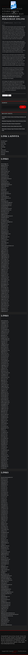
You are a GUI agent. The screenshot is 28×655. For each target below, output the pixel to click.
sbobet (8, 637)
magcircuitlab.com (4, 366)
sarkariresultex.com (5, 186)
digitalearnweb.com (5, 165)
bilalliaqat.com (4, 601)
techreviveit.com (4, 272)
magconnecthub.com (5, 401)
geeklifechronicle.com (5, 545)
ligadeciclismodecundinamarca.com (8, 612)
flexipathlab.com (4, 444)
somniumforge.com (5, 213)
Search (4, 102)
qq (1, 148)
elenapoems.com (4, 223)
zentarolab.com (4, 460)
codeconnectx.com (4, 353)
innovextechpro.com (5, 260)
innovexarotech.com (5, 300)
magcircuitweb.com (5, 262)
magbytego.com (4, 343)
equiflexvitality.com (5, 581)
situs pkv (17, 636)
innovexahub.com (4, 492)
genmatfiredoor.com (5, 574)
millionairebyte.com (5, 621)
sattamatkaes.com (4, 201)
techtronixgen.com (4, 259)
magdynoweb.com (4, 386)
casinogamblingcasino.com (6, 205)
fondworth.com (4, 180)
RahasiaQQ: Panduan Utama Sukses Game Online (12, 126)
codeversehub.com (4, 398)
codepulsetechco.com (5, 350)
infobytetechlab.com (5, 290)
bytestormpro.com (4, 557)
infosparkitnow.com (5, 332)
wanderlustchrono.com (5, 559)
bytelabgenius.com (4, 266)
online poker (3, 150)
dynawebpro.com (4, 441)
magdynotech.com (4, 408)
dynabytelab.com (4, 484)
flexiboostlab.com (4, 528)
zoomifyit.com (4, 468)
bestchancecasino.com (5, 599)
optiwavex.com (4, 453)
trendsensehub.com (5, 562)
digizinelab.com (4, 380)
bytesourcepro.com (5, 393)
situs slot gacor (18, 637)
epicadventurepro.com (5, 551)
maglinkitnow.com (4, 253)
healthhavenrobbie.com (5, 577)
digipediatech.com (4, 251)
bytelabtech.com (4, 328)
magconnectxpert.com (5, 372)
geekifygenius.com (4, 566)
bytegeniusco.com (4, 275)
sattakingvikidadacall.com (6, 589)
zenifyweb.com (4, 571)
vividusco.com (4, 498)
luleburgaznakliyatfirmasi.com (7, 216)
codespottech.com (4, 247)
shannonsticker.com (5, 175)
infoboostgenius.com (5, 280)
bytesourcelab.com (4, 414)
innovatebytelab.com (5, 339)
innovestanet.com (4, 426)
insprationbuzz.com (5, 177)
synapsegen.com (4, 442)
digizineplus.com (4, 411)
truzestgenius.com (4, 374)
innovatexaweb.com (5, 329)
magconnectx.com (4, 608)
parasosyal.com (4, 219)
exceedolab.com (4, 536)
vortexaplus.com (4, 447)
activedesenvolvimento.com (6, 584)
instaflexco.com (4, 525)
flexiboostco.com (4, 478)
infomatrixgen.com (4, 287)
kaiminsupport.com (5, 172)
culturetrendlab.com (5, 560)
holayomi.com (4, 611)
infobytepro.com (4, 341)
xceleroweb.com (4, 463)
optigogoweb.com (4, 465)
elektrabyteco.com (4, 371)
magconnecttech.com (5, 569)
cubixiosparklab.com (5, 360)
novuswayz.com (4, 520)
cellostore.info (4, 190)
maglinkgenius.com (5, 365)
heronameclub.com (5, 239)
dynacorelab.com (4, 493)
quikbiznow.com (4, 462)
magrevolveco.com (4, 299)
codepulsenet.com (4, 407)
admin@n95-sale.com (7, 22)
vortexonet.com (4, 489)
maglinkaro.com (4, 390)
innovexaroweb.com (5, 387)
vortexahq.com (4, 499)
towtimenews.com (4, 207)
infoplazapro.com (4, 271)
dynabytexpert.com (5, 427)
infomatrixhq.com (4, 359)
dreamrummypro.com (5, 171)
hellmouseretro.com (5, 224)
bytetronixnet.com (4, 306)
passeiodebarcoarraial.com (6, 178)
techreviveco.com (4, 389)
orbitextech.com (4, 568)
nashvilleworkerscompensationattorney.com (9, 614)
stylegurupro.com (4, 541)
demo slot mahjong (5, 151)
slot (9, 95)
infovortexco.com (4, 378)
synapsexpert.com (4, 459)
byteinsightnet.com (5, 348)
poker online (3, 144)
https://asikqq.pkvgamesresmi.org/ (8, 643)
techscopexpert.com (5, 263)
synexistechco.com (4, 495)
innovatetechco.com (5, 268)
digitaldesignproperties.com (6, 184)
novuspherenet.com (5, 450)
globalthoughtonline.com (6, 193)
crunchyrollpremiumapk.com (6, 202)
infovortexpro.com (4, 302)
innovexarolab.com (5, 288)
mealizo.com (3, 187)
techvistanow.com (4, 357)
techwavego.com (4, 381)
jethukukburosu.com (5, 211)
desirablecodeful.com (5, 236)
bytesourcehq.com (4, 347)
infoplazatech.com (4, 337)
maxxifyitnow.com (4, 417)
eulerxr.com (3, 565)
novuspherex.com (4, 508)
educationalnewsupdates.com (7, 477)
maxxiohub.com (4, 502)
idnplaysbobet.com (5, 587)
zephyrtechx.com (4, 517)
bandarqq (3, 154)
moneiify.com (3, 195)
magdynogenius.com (5, 256)
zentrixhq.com (4, 424)
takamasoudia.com (4, 230)
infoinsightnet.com (4, 345)
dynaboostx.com (4, 523)
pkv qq (10, 636)
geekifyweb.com (4, 335)
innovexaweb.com (4, 438)
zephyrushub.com (4, 481)
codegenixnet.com (4, 293)
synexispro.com (4, 609)
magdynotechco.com (5, 331)
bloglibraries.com (4, 214)
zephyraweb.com (4, 504)
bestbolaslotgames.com (5, 590)
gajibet (23, 642)
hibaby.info (3, 595)
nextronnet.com (4, 433)
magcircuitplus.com (5, 303)
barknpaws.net (4, 189)
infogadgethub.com (5, 322)
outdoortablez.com (5, 242)
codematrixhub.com (5, 277)
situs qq (2, 145)
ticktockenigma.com (5, 563)
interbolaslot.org (4, 166)
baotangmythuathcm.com (6, 210)
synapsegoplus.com (5, 404)
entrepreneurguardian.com (6, 593)
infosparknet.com (4, 416)
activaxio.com (3, 538)
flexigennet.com (4, 238)
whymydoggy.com (4, 163)
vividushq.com (4, 445)
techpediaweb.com (4, 265)
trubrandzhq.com (4, 513)
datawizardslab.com (5, 542)
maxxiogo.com (4, 430)
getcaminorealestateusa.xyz (6, 624)
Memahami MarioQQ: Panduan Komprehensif (11, 123)
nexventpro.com (4, 516)
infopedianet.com (4, 405)
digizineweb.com (4, 351)
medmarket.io (4, 241)
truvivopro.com (4, 496)
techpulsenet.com (4, 375)
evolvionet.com (4, 486)
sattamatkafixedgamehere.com (7, 592)
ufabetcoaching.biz (4, 618)
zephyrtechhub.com (5, 456)
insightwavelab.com (5, 553)
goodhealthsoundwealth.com (7, 221)
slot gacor (13, 637)
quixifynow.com (4, 418)
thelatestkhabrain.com (5, 183)
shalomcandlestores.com (6, 198)
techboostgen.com (4, 325)
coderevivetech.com (5, 297)
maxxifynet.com (4, 490)
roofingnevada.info (4, 607)
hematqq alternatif (9, 639)
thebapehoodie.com (5, 217)
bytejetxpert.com (4, 308)
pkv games (5, 95)
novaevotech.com (4, 362)
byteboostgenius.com (5, 402)
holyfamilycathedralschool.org (7, 615)
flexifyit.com (3, 429)
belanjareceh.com (4, 174)
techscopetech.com (5, 384)
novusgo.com (3, 556)
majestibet (15, 642)
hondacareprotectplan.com (6, 204)
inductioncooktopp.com (5, 604)
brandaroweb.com (4, 466)
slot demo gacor (4, 141)
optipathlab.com (4, 483)
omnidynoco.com (4, 454)
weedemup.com (4, 598)
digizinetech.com (4, 285)
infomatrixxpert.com (5, 354)
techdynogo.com (4, 248)
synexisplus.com (4, 487)
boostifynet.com (4, 514)
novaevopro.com (4, 510)
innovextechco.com (5, 363)
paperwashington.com (5, 596)
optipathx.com (4, 421)
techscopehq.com (4, 410)
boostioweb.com (4, 480)
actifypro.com (3, 522)
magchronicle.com (4, 250)
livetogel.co (3, 572)
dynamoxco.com (4, 435)
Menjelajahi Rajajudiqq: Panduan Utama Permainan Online (14, 121)
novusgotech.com (4, 432)
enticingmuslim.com (5, 220)
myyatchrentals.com (5, 196)
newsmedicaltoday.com (5, 605)
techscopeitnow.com (5, 305)
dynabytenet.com (4, 392)
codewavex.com (4, 368)
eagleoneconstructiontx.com (6, 580)
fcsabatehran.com (4, 226)
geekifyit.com (3, 199)
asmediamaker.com (5, 192)
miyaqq (19, 642)
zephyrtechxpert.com (5, 377)
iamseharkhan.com (4, 181)
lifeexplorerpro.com (5, 554)
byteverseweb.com (4, 399)
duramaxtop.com (4, 229)
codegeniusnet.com (5, 344)
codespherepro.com (5, 291)
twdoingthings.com (5, 232)
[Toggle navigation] (14, 12)
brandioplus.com (4, 439)
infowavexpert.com (5, 274)
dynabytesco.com (4, 539)
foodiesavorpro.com (5, 548)
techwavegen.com (4, 281)
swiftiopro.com (4, 531)
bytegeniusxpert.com (5, 338)
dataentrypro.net (4, 169)
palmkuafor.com (4, 168)
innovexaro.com (4, 412)
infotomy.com (4, 244)
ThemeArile (14, 652)
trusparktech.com (4, 511)
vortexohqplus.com (5, 529)
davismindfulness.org (5, 620)
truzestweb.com (4, 457)
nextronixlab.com (4, 423)
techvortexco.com (4, 334)
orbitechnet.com (4, 451)
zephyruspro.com (4, 420)
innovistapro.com (4, 526)
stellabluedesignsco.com (5, 233)
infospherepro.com (4, 547)
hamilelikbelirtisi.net (5, 532)
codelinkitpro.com (4, 323)
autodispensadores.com (5, 602)
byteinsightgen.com (5, 284)
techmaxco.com (4, 535)
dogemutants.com (4, 227)
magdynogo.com (4, 311)
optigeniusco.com (4, 507)
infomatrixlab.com (4, 396)
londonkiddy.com (4, 617)
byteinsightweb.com (5, 254)
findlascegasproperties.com (6, 575)
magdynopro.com (4, 269)
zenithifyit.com (4, 501)
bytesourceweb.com (5, 294)
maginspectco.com (4, 309)
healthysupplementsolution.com (7, 245)
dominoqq (3, 142)
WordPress (16, 651)
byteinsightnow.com (5, 296)
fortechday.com (4, 623)
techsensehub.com (4, 326)
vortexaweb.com (4, 505)
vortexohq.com (4, 550)
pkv (6, 637)
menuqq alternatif (4, 636)
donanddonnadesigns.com (6, 578)
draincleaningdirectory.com (6, 208)
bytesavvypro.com (4, 283)
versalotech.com (4, 534)
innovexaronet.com (5, 356)
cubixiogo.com (4, 448)
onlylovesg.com (4, 583)
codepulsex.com (4, 383)
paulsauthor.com (4, 235)
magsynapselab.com (5, 257)
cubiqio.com (3, 544)
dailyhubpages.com (5, 586)
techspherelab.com (4, 395)
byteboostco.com (4, 369)
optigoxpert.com (4, 519)
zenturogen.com (4, 436)
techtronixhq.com (4, 320)
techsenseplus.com (4, 278)
